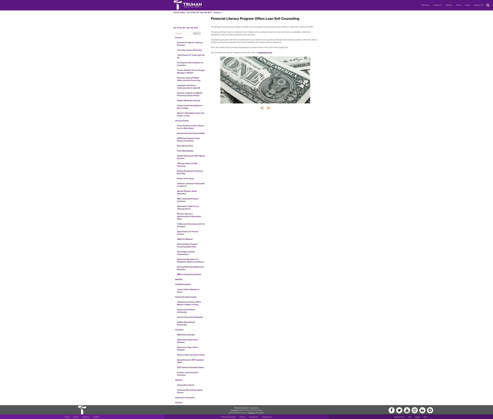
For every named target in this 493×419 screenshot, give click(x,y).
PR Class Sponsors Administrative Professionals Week (189, 216)
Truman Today (179, 12)
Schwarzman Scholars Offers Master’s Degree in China (189, 303)
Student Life (478, 5)
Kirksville (251, 413)
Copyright (234, 410)
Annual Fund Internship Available (191, 133)
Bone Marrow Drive (185, 146)
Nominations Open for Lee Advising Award (188, 207)
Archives (178, 403)
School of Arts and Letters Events (191, 355)
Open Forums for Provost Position (187, 232)
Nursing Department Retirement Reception (190, 268)
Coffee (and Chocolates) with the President (191, 225)
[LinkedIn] (422, 410)
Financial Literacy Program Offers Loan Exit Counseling (188, 79)
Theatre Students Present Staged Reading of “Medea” (191, 71)
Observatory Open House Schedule (187, 341)
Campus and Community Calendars (187, 373)
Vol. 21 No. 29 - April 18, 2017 (199, 12)
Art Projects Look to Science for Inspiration (190, 64)
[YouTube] (407, 410)
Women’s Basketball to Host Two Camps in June (191, 114)
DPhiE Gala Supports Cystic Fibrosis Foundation (188, 139)
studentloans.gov (265, 52)
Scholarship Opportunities (186, 297)
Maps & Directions (241, 408)
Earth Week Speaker (185, 151)
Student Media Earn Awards (188, 100)
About (467, 5)
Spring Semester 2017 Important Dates (190, 361)
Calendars (179, 330)
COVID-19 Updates (183, 284)
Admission (425, 5)
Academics (437, 5)
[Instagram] (415, 410)
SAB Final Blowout (185, 239)
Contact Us (254, 408)
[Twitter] (399, 410)
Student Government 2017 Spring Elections (191, 157)
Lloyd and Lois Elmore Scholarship (186, 311)
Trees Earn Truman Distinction (189, 50)
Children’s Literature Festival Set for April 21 (191, 184)
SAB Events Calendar (186, 335)
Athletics (448, 5)
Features (217, 12)
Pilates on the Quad (185, 178)
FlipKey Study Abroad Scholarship (186, 323)
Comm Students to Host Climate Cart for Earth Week (190, 127)
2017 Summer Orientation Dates (190, 367)
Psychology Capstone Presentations (186, 253)
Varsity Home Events (185, 385)
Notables (179, 279)
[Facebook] (392, 410)
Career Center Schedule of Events (188, 290)
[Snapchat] (430, 410)
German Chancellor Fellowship (190, 317)
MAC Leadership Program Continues (187, 200)
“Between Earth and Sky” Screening (187, 164)
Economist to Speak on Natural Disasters (190, 43)
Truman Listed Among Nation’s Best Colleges (190, 106)
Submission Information (185, 398)
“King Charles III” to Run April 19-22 (191, 56)
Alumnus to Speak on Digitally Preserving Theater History (189, 94)
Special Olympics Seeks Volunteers (187, 192)
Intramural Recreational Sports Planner (190, 391)
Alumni (458, 5)
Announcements (182, 121)
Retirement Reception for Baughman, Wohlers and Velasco (190, 260)
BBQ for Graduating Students (189, 274)
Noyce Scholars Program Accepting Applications (187, 245)
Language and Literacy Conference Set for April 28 (188, 86)
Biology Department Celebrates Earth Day (190, 172)
